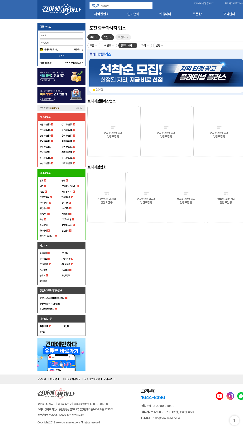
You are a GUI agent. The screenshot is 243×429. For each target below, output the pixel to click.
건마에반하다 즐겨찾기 (204, 3)
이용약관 (54, 379)
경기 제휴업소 (66, 124)
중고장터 (64, 270)
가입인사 (64, 253)
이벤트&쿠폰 (46, 318)
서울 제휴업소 (45, 124)
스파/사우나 (66, 219)
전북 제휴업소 (66, 146)
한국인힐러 (65, 197)
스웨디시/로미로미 (68, 186)
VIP (41, 186)
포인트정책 (65, 275)
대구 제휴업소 (66, 158)
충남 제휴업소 (45, 141)
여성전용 (43, 214)
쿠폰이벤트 (44, 326)
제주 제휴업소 (66, 163)
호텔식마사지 (66, 225)
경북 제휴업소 (66, 141)
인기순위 (133, 14)
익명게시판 (44, 264)
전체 (41, 180)
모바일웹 (107, 379)
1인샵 (42, 191)
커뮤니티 (165, 14)
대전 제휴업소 (66, 130)
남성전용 (64, 208)
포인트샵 (66, 326)
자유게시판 (65, 258)
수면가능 (43, 208)
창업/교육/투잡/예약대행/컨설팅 (52, 298)
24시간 (64, 202)
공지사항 (43, 270)
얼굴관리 (64, 230)
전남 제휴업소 (45, 152)
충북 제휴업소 (66, 135)
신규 (63, 180)
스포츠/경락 (44, 197)
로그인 (61, 56)
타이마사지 (44, 202)
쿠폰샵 (197, 14)
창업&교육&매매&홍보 (51, 290)
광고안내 (41, 379)
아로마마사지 (66, 191)
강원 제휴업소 (45, 135)
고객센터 (229, 14)
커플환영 (64, 214)
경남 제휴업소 (45, 146)
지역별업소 (101, 14)
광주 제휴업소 (66, 152)
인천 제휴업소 (45, 130)
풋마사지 (43, 230)
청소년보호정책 (92, 379)
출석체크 (43, 258)
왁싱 (41, 219)
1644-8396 (153, 397)
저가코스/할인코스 (47, 236)
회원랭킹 (43, 281)
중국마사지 (44, 225)
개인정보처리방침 (71, 379)
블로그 (42, 275)
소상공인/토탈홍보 (47, 309)
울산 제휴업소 (45, 158)
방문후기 (43, 253)
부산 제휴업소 (45, 163)
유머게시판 (65, 264)
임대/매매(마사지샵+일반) (50, 303)
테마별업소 (45, 172)
